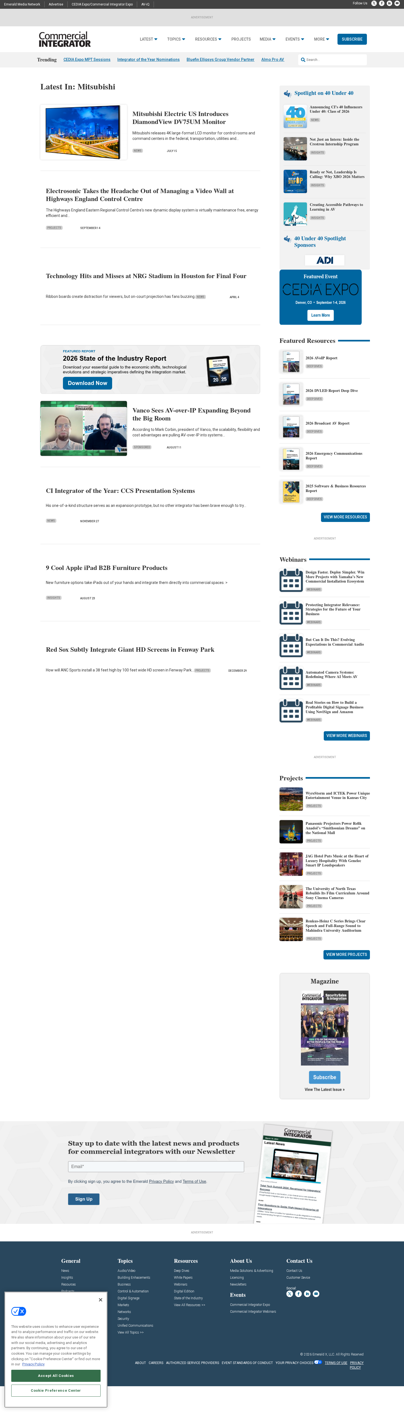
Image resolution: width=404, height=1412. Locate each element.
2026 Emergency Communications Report (334, 455)
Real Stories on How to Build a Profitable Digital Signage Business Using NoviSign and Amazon (334, 707)
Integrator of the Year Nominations (148, 59)
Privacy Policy (33, 1364)
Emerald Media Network (22, 4)
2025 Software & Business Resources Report (336, 488)
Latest (146, 39)
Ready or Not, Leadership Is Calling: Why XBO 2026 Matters (338, 174)
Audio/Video (126, 1271)
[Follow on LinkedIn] (389, 3)
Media (265, 39)
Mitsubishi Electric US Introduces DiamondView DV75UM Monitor (180, 117)
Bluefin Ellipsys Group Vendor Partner (220, 59)
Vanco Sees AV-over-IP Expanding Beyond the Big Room (191, 414)
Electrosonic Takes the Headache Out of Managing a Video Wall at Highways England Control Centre (140, 194)
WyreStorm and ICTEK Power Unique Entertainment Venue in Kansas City (338, 795)
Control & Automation (133, 1291)
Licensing (237, 1278)
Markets (123, 1305)
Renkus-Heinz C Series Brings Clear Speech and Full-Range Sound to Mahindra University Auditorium (336, 925)
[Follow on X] (374, 3)
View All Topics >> (131, 1332)
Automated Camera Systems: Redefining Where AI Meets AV (332, 674)
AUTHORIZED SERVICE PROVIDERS (192, 1363)
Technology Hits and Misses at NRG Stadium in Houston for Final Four (146, 275)
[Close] (101, 1300)
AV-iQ (145, 4)
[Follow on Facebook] (381, 3)
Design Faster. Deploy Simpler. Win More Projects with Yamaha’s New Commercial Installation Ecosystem (335, 576)
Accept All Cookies (56, 1376)
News (138, 150)
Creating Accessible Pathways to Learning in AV (336, 207)
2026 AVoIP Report (321, 358)
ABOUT (140, 1363)
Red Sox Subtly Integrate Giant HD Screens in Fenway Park (130, 649)
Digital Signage (128, 1298)
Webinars (314, 589)
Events (293, 39)
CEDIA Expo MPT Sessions (86, 59)
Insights (53, 597)
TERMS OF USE (336, 1363)
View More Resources (345, 517)
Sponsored (142, 447)
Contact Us (294, 1271)
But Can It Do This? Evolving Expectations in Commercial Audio (335, 642)
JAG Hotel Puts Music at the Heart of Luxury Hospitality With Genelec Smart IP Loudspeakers (337, 860)
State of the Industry (188, 1298)
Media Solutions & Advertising (251, 1271)
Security (123, 1319)
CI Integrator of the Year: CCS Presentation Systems (120, 490)
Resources (206, 39)
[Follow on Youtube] (397, 3)
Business (124, 1284)
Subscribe (352, 39)
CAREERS (156, 1363)
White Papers (183, 1278)
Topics (174, 39)
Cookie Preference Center (56, 1390)
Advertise (56, 4)
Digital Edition (184, 1291)
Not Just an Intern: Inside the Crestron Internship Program (334, 141)
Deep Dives (314, 366)
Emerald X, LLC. (323, 1354)
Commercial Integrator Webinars (253, 1312)
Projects (241, 39)
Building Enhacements (134, 1278)
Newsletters (238, 1284)
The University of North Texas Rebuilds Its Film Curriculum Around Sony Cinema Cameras (337, 893)
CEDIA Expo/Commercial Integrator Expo (102, 4)
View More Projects (346, 954)
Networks (124, 1312)
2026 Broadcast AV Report (328, 423)
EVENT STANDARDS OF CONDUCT (247, 1363)
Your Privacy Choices (294, 1363)
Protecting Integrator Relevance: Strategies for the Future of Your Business (333, 609)
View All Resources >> (189, 1305)
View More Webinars (346, 735)
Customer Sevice (298, 1278)
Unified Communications (135, 1326)
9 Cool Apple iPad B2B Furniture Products (106, 567)
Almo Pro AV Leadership (283, 59)
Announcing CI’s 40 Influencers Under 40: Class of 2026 (336, 109)
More (319, 39)
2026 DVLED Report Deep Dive (332, 390)
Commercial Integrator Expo (250, 1305)
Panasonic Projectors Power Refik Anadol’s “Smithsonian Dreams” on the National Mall (335, 827)
